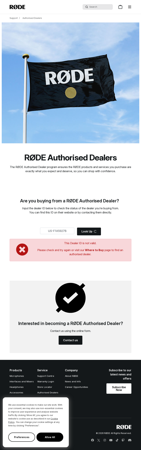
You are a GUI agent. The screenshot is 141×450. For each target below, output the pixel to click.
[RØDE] (17, 7)
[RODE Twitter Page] (98, 440)
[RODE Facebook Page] (92, 440)
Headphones (17, 387)
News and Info (73, 381)
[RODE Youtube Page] (110, 440)
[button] (129, 7)
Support (14, 18)
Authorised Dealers (32, 18)
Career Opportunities (76, 387)
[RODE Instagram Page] (105, 440)
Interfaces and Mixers (22, 381)
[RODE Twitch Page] (123, 440)
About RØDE (71, 376)
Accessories (16, 392)
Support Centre (45, 376)
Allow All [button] (50, 437)
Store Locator (44, 387)
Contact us (70, 340)
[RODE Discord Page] (129, 440)
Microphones (17, 376)
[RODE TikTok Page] (117, 440)
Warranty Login (45, 381)
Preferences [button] (21, 437)
